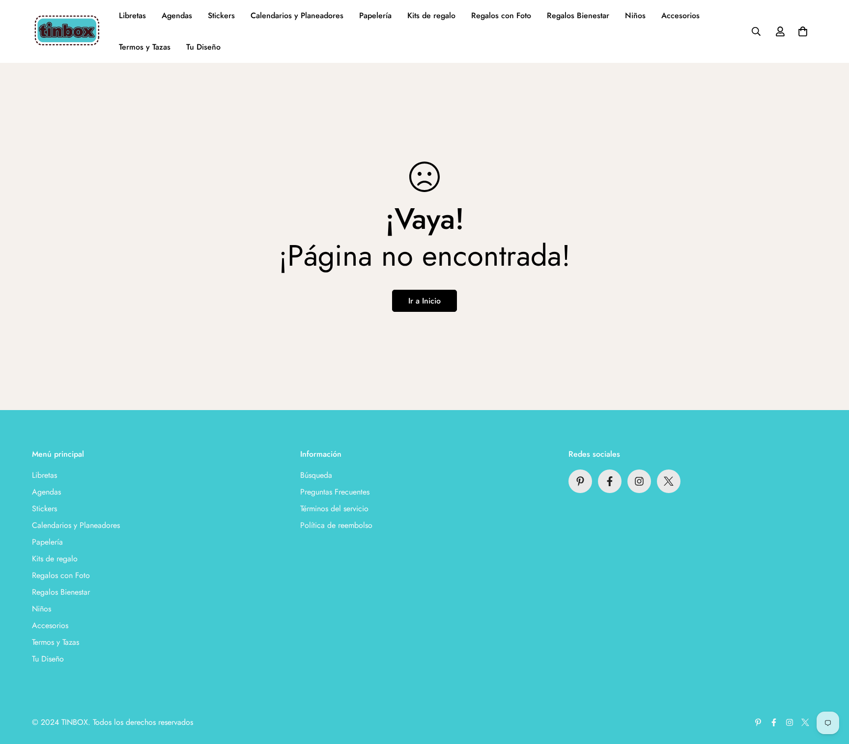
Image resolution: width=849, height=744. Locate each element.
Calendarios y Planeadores (297, 15)
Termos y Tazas (144, 47)
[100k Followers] (639, 481)
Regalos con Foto (501, 15)
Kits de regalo (431, 15)
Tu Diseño (203, 47)
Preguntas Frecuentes (334, 491)
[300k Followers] (610, 481)
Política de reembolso (336, 525)
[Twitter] (668, 481)
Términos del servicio (334, 508)
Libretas (132, 15)
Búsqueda (316, 475)
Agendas (177, 15)
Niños (635, 15)
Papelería (375, 15)
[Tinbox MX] (67, 31)
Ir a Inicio (424, 300)
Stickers (221, 15)
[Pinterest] (580, 481)
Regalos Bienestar (578, 15)
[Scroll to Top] (830, 690)
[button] (803, 31)
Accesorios (680, 15)
